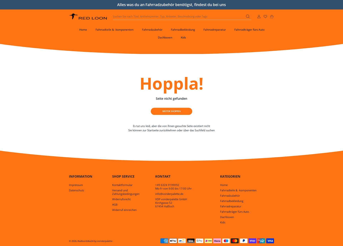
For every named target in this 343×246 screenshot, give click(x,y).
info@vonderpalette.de (169, 194)
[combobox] (182, 16)
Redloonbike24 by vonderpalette (95, 241)
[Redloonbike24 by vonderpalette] (88, 16)
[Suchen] (247, 16)
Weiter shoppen (171, 111)
